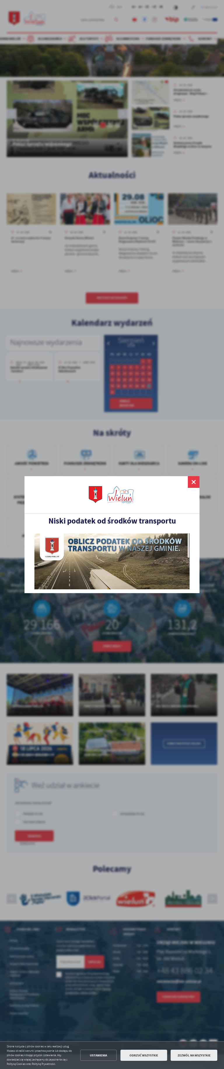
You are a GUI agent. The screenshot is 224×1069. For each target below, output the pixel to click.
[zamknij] (194, 482)
